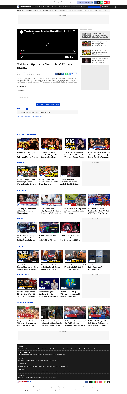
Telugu (49, 2)
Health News (42, 366)
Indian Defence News (81, 348)
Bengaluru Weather (50, 377)
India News (45, 348)
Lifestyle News (22, 366)
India (44, 6)
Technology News (69, 372)
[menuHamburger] (115, 7)
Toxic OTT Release (48, 10)
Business (55, 6)
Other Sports (54, 360)
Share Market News (32, 372)
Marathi (66, 2)
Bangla (58, 2)
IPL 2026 (105, 6)
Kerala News (70, 348)
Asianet (24, 382)
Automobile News (80, 372)
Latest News (38, 6)
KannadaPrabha (41, 2)
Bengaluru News (92, 348)
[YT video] (105, 2)
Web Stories (64, 366)
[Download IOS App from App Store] (108, 382)
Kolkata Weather (28, 377)
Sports (67, 6)
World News (53, 348)
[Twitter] (98, 2)
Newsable (28, 2)
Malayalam (21, 2)
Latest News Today (36, 348)
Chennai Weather (39, 377)
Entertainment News (23, 354)
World (49, 6)
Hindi (61, 2)
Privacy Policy (48, 387)
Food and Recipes (32, 366)
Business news (22, 372)
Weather (20, 377)
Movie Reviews (49, 354)
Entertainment (75, 6)
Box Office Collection (60, 354)
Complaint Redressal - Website (70, 387)
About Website (30, 387)
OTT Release (33, 354)
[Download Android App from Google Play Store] (105, 382)
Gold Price (42, 372)
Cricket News (30, 360)
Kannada (33, 2)
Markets (61, 6)
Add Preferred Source (84, 2)
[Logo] (25, 7)
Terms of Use (40, 387)
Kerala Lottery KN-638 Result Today (82, 10)
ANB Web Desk (27, 73)
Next (108, 11)
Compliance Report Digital (87, 387)
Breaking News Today (24, 348)
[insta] (108, 2)
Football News (39, 360)
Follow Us (75, 73)
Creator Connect (94, 7)
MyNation (72, 2)
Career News (56, 366)
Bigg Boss (41, 354)
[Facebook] (95, 2)
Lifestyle (84, 6)
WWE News (47, 360)
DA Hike (48, 372)
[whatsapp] (101, 2)
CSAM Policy (56, 387)
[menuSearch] (118, 7)
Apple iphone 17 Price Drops (34, 10)
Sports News (21, 360)
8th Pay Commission (57, 372)
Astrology (49, 366)
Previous (105, 11)
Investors (98, 387)
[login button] (113, 7)
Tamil (53, 2)
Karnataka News (61, 348)
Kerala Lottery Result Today (63, 10)
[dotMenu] (110, 6)
